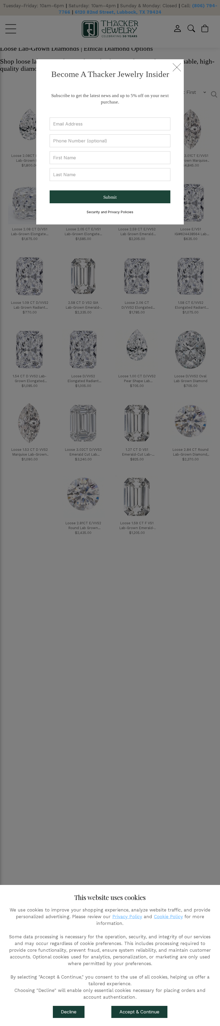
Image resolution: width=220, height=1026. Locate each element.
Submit (110, 197)
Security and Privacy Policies (110, 212)
